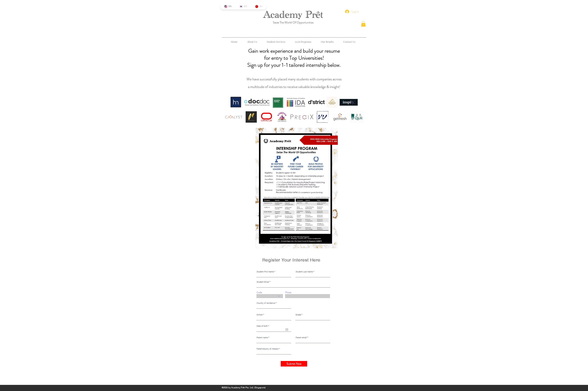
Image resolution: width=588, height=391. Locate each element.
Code (259, 292)
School (260, 315)
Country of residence (266, 303)
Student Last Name (304, 272)
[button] (363, 24)
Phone (288, 292)
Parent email (301, 337)
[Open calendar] (287, 329)
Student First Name (265, 272)
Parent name (262, 337)
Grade (298, 315)
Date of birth (263, 326)
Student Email (263, 282)
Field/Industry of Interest (268, 349)
